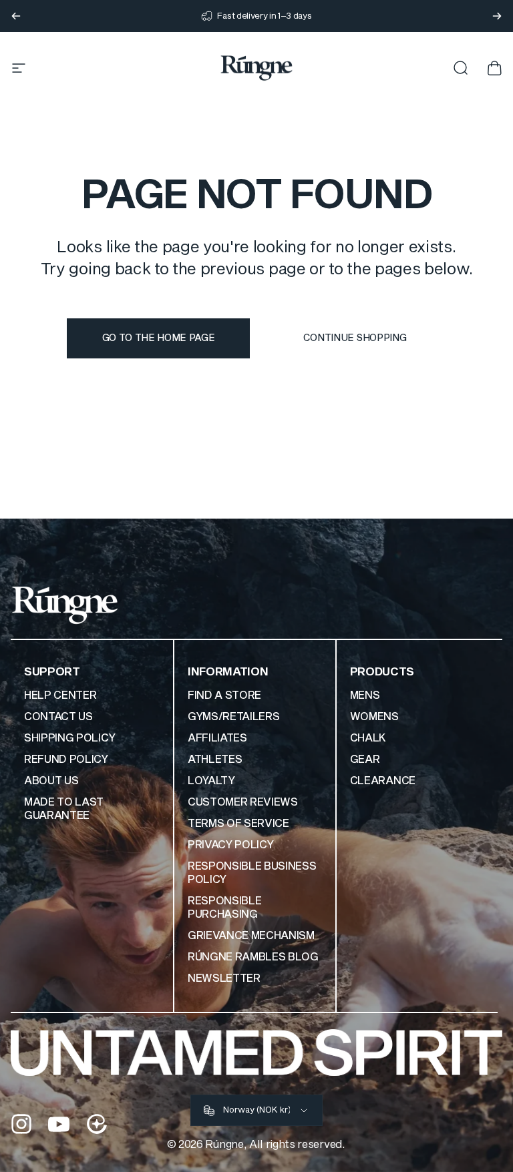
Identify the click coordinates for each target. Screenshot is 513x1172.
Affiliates (217, 738)
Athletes (215, 759)
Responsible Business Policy (252, 873)
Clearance (382, 781)
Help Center (60, 695)
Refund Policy (66, 759)
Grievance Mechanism (251, 935)
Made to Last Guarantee (64, 809)
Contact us (58, 716)
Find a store (224, 695)
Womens (374, 716)
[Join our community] (97, 1124)
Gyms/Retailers (234, 716)
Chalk (368, 738)
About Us (51, 781)
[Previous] (16, 16)
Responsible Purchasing (224, 907)
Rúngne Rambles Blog (253, 957)
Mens (365, 695)
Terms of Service (238, 823)
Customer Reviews (243, 802)
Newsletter (224, 978)
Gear (365, 759)
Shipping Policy (69, 738)
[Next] (497, 16)
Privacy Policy (231, 845)
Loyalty (211, 781)
